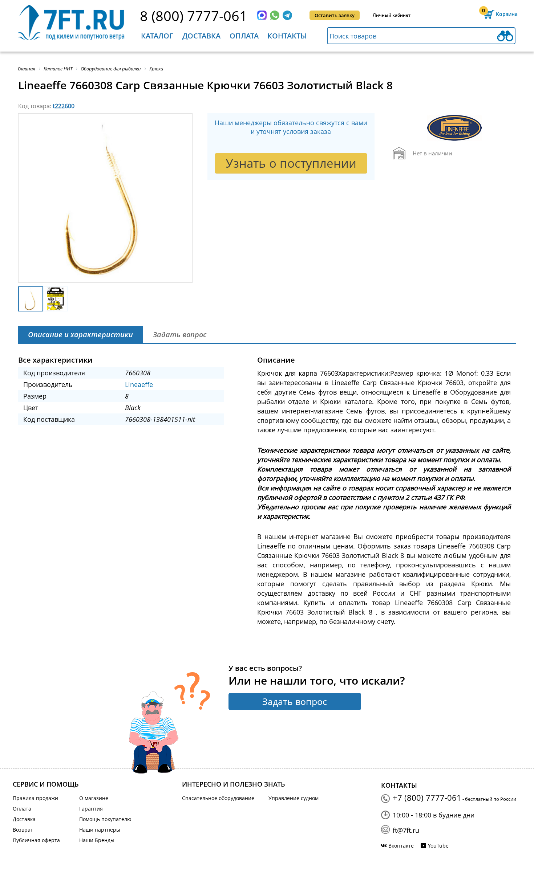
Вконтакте (401, 845)
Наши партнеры (99, 829)
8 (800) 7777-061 (193, 15)
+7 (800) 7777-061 (427, 797)
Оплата (244, 36)
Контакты (287, 36)
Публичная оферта (36, 840)
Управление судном (293, 798)
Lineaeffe (139, 384)
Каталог (157, 36)
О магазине (93, 798)
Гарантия (91, 808)
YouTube (438, 845)
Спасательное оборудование (218, 798)
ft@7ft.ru (406, 830)
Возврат (23, 829)
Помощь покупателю (105, 819)
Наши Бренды (96, 840)
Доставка (201, 36)
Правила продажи (35, 798)
